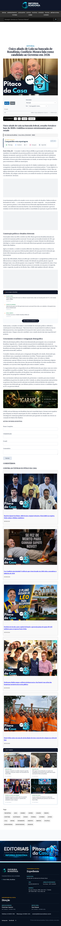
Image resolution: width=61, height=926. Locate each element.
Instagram (4, 920)
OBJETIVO (30, 820)
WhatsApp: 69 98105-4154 (23, 914)
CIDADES (38, 813)
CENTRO (30, 813)
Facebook (11, 920)
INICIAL (4, 12)
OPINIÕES (41, 12)
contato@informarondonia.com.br (41, 914)
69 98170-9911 (12, 909)
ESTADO (25, 817)
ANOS (15, 813)
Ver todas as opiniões (30, 320)
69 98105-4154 (42, 909)
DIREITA (46, 813)
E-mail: (5, 441)
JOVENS (50, 817)
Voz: (27, 106)
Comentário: (7, 448)
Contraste (32, 118)
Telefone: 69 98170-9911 (8, 914)
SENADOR (30, 824)
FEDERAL (33, 817)
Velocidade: (29, 100)
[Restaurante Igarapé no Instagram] (30, 399)
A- (19, 118)
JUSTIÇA (28, 12)
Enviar (7, 458)
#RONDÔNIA (7, 813)
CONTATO (46, 15)
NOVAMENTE (21, 820)
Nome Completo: (8, 426)
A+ (15, 118)
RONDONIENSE (8, 824)
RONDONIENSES (20, 824)
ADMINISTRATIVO (12, 12)
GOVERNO (41, 817)
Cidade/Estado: (7, 434)
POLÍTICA (34, 12)
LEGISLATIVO (21, 12)
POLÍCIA (47, 12)
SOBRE (30, 15)
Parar (12, 103)
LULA (5, 820)
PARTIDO (38, 820)
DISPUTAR (7, 817)
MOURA (12, 820)
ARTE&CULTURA (55, 12)
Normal (24, 118)
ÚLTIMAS (14, 15)
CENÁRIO (22, 813)
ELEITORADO (16, 817)
